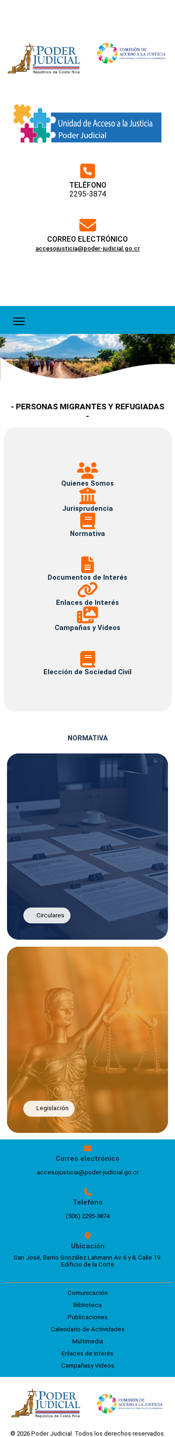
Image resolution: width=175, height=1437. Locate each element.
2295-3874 (88, 194)
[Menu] (19, 320)
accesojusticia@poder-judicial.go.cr (88, 1172)
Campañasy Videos (87, 1365)
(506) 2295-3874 (88, 1216)
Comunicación (88, 1292)
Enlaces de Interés (87, 1353)
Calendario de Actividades (88, 1329)
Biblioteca (87, 1304)
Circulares (50, 915)
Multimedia (87, 1341)
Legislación (52, 1108)
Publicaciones (88, 1317)
